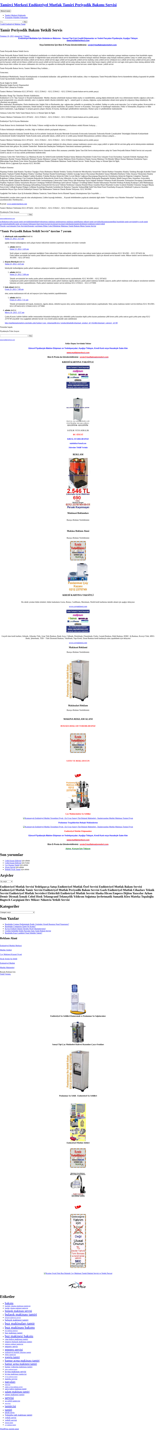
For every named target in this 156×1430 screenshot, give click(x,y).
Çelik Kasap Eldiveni (13, 861)
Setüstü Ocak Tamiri (13, 869)
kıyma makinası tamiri (11, 1376)
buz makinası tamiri (13, 1333)
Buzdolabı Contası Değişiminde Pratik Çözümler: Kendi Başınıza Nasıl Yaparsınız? (37, 924)
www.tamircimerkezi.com (17, 204)
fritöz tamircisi (10, 1355)
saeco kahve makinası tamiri (15, 1389)
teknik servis (10, 1412)
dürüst (30, 222)
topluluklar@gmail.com (78, 443)
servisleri (66, 224)
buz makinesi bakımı (19, 1336)
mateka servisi (11, 1379)
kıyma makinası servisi (15, 1371)
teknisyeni (86, 224)
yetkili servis (10, 1417)
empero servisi (14, 1349)
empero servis (11, 1346)
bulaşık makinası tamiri (21, 1314)
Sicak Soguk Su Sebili (8, 959)
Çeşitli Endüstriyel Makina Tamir (12, 24)
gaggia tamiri (12, 1357)
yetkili (102, 224)
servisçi (45, 224)
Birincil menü (5, 11)
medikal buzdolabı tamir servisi (122, 222)
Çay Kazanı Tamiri (12, 865)
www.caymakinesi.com (78, 606)
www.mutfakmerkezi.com (78, 40)
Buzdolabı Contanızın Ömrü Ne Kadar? (20, 926)
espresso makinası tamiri (69, 222)
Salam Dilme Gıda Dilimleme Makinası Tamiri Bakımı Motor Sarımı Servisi (62, 226)
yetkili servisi (11, 1420)
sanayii (35, 224)
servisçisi (59, 224)
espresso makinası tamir (50, 222)
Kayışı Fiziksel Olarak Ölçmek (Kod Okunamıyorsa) (25, 929)
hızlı (100, 222)
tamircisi (10, 1406)
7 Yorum (26, 36)
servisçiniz (52, 224)
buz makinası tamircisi (11, 1331)
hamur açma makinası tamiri (22, 1360)
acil (1, 222)
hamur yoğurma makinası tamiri (18, 1367)
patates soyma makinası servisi (14, 1387)
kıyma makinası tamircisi (16, 1374)
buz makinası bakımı (20, 1327)
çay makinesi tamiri (10, 1425)
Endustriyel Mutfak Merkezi (11, 946)
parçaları (10, 1381)
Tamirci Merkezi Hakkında (15, 15)
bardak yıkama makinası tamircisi (17, 1306)
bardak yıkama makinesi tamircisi (16, 1308)
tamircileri (79, 224)
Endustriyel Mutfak (7, 963)
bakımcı (6, 222)
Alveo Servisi (10, 867)
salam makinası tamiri (17, 1391)
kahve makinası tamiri (11, 1369)
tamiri (8, 1409)
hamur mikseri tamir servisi (88, 222)
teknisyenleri (95, 224)
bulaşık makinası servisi (18, 1310)
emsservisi (18, 36)
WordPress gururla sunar (9, 1429)
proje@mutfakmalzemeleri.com (102, 45)
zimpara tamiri (9, 1423)
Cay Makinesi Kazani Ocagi (11, 954)
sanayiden (28, 224)
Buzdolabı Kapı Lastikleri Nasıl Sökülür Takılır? (23, 933)
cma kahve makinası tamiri (16, 1339)
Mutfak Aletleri (6, 950)
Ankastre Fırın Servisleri (14, 226)
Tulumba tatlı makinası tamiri (18, 1415)
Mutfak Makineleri (7, 967)
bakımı (9, 1303)
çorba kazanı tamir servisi (18, 222)
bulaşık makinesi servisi (13, 1317)
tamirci (72, 224)
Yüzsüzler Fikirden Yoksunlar (16, 17)
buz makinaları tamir (20, 1323)
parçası (7, 1385)
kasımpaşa (106, 222)
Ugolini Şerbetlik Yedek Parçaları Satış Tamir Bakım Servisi (28, 931)
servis (40, 224)
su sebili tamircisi (12, 1401)
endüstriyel (37, 222)
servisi (9, 1398)
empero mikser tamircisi (14, 1344)
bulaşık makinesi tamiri (16, 1320)
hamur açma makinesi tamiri (21, 1363)
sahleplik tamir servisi (16, 224)
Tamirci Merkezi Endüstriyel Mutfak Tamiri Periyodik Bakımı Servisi (58, 5)
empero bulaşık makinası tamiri (18, 1342)
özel (6, 224)
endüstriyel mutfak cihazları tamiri (18, 1352)
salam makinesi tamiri (14, 1394)
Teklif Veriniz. (5, 974)
